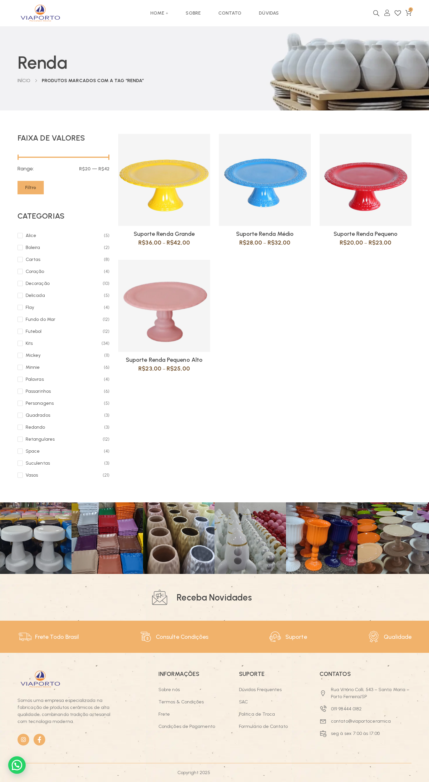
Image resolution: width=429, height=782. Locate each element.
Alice (31, 235)
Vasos (32, 475)
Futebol (34, 331)
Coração (35, 271)
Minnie (33, 367)
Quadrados (38, 415)
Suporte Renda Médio (265, 233)
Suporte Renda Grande (164, 233)
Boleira (33, 247)
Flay (30, 307)
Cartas (33, 259)
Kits (29, 343)
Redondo (35, 427)
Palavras (35, 379)
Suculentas (38, 463)
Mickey (33, 355)
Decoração (38, 283)
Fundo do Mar (40, 319)
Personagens (40, 403)
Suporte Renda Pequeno (366, 233)
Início (24, 80)
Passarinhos (38, 391)
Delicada (35, 295)
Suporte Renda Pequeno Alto (164, 359)
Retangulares (40, 439)
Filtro (30, 187)
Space (33, 451)
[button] (17, 765)
